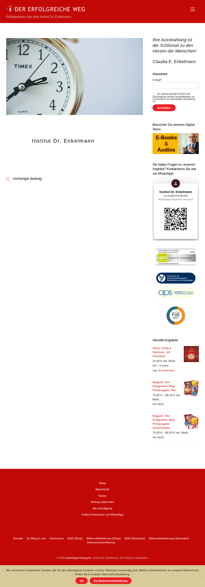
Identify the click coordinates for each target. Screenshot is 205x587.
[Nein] (200, 576)
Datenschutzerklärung (101, 542)
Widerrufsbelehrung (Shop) (103, 538)
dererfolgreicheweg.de (78, 557)
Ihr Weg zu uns (36, 538)
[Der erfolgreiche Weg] (46, 11)
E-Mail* (157, 80)
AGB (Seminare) (134, 538)
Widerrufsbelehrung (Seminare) (169, 538)
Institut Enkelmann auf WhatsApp (102, 514)
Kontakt (18, 538)
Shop (102, 483)
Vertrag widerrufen (102, 501)
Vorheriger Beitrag (27, 179)
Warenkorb (102, 489)
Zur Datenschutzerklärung (110, 580)
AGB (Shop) (74, 538)
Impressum (56, 538)
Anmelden (164, 107)
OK (81, 580)
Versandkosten (166, 370)
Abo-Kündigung (102, 508)
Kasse (102, 495)
